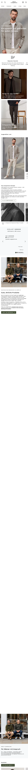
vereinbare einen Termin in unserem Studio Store (12, 307)
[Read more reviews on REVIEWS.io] (19, 252)
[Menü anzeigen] (1, 2)
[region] (14, 241)
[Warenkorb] (25, 2)
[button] (3, 241)
